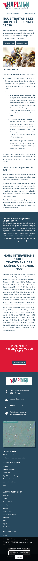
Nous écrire (31, 13)
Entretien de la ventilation (10, 455)
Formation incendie (8, 479)
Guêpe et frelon (7, 511)
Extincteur (6, 466)
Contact (5, 535)
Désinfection (6, 527)
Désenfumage (7, 472)
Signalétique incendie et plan (11, 476)
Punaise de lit (7, 517)
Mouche (5, 508)
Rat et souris (6, 495)
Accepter (19, 557)
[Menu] (32, 5)
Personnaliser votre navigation (19, 553)
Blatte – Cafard (7, 502)
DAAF (4, 485)
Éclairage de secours (9, 469)
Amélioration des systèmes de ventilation (15, 458)
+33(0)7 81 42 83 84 (12, 13)
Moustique (6, 505)
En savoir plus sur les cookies (19, 548)
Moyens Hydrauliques (9, 482)
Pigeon (5, 523)
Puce (4, 520)
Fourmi (5, 498)
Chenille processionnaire (10, 514)
